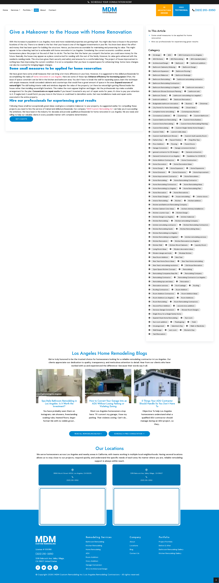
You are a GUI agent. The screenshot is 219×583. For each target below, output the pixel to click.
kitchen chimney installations (192, 209)
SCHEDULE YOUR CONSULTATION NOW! (111, 2)
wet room (173, 330)
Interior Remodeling (160, 201)
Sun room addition (160, 322)
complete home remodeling (163, 112)
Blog (131, 549)
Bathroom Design (189, 67)
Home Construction (189, 160)
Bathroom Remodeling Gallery (171, 549)
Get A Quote (21, 119)
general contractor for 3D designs (165, 152)
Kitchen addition (194, 201)
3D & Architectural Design (96, 569)
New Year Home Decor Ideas (163, 261)
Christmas (203, 104)
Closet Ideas (190, 108)
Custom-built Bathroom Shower (165, 136)
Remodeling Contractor (162, 277)
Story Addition (92, 561)
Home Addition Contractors (163, 160)
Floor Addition (158, 144)
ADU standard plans (198, 59)
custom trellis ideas (178, 132)
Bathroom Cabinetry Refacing (164, 67)
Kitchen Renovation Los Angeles (187, 241)
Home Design (158, 168)
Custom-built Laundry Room (196, 136)
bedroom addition (160, 99)
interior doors (202, 197)
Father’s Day (157, 140)
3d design (156, 55)
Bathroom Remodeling (161, 79)
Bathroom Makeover (160, 75)
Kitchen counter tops (161, 213)
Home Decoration (159, 164)
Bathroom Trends (159, 95)
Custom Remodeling (160, 128)
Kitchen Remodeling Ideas (190, 229)
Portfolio (27, 10)
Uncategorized (158, 326)
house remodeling (183, 197)
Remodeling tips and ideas (163, 282)
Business (189, 104)
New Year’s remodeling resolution (165, 265)
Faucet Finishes (175, 140)
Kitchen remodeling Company (186, 221)
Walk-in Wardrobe (197, 326)
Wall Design (157, 330)
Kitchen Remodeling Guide (163, 229)
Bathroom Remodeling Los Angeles (166, 87)
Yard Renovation (159, 334)
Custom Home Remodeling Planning (194, 124)
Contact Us (134, 553)
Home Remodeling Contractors (164, 184)
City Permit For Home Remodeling (165, 108)
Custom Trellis (158, 132)
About (43, 10)
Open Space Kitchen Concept (164, 269)
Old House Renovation (193, 265)
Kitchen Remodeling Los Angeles (165, 233)
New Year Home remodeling (192, 261)
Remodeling (187, 269)
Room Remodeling (160, 302)
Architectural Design (160, 63)
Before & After (165, 545)
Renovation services (160, 285)
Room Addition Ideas (189, 294)
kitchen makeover (187, 217)
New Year (179, 257)
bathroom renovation (195, 87)
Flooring (174, 144)
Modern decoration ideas (183, 249)
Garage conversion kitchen (185, 148)
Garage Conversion (160, 148)
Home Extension (159, 172)
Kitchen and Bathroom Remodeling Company (170, 205)
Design (164, 10)
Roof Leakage (181, 285)
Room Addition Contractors (163, 294)
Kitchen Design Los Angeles (163, 217)
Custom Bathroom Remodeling (164, 120)
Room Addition (181, 290)
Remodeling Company (193, 273)
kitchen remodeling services (195, 237)
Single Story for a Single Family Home (167, 314)
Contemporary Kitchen (190, 112)
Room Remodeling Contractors (186, 302)
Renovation (184, 282)
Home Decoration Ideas (183, 164)
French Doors (190, 144)
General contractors (193, 152)
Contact (52, 10)
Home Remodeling (160, 180)
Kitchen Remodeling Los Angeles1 (165, 237)
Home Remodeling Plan (192, 188)
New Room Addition (160, 257)
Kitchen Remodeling (160, 221)
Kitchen (178, 201)
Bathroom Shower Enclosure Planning (167, 91)
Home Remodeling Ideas (193, 184)
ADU (36, 10)
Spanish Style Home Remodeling (165, 318)
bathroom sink (194, 91)
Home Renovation (159, 193)
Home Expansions (197, 168)
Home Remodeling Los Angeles (164, 188)
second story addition (185, 306)
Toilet (194, 322)
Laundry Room (200, 245)
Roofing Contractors (160, 290)
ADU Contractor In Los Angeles (190, 55)
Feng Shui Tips (194, 140)
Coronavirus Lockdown (161, 116)
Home (5, 10)
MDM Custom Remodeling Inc (100, 109)
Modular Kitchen (185, 253)
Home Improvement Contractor (165, 176)
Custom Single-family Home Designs (189, 128)
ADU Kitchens (158, 59)
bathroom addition (198, 63)
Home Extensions (179, 172)
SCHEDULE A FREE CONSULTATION (128, 434)
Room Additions (187, 298)
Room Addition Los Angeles (163, 298)
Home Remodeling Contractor (185, 180)
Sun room (188, 318)
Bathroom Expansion (161, 71)
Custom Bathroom (201, 116)
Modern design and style (162, 253)
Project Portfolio (165, 542)
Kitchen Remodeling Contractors (196, 225)
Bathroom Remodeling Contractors (166, 83)
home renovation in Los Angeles (48, 76)
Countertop (182, 116)
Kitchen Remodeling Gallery (170, 553)
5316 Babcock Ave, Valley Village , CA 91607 (146, 473)
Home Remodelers (191, 176)
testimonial (181, 8)
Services (15, 10)
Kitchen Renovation (160, 241)
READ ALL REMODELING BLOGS (87, 434)
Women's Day (189, 330)
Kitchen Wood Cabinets (179, 245)
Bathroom (179, 63)
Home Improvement (201, 172)
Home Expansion (177, 168)
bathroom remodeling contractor (190, 79)
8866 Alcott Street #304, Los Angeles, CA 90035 (72, 473)
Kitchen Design (182, 213)
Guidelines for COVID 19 (196, 156)
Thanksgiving (179, 322)
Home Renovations (181, 193)
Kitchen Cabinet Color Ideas (163, 209)
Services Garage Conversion (163, 310)
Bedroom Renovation (182, 99)
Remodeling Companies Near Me (165, 273)
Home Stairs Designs (160, 197)
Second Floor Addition (161, 306)
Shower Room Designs (190, 310)
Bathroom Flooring (183, 71)
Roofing (196, 285)
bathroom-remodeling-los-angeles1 (187, 95)
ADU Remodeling (177, 59)
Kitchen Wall (157, 245)
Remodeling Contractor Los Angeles (191, 277)
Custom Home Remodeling (163, 124)
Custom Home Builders (192, 120)
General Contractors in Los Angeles (166, 156)
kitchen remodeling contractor (164, 225)
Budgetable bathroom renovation (165, 104)
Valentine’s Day (177, 326)
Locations (134, 545)
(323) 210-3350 (205, 10)
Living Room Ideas (159, 249)
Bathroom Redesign (183, 75)
